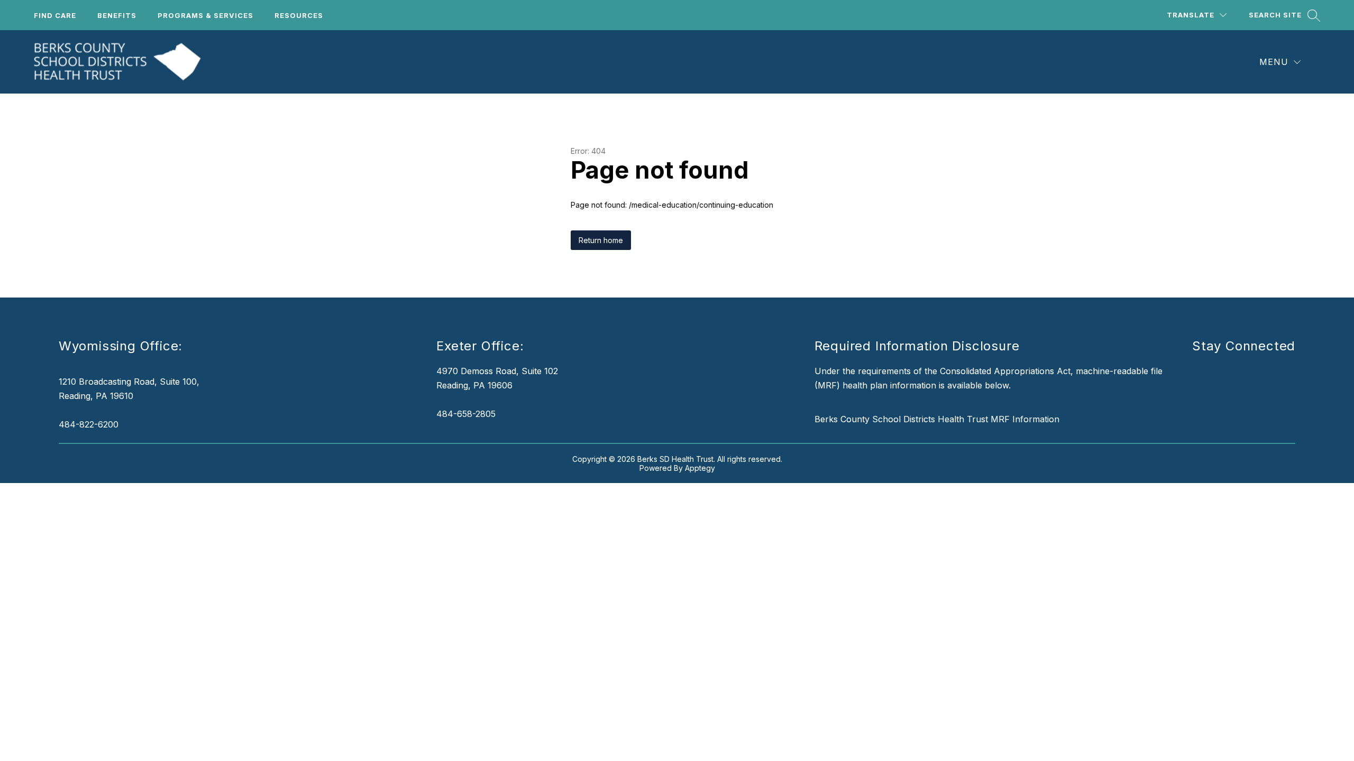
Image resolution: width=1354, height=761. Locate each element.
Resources (299, 15)
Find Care (55, 15)
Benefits (116, 15)
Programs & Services (205, 15)
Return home (601, 240)
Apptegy (700, 467)
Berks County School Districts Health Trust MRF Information (937, 419)
